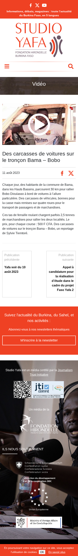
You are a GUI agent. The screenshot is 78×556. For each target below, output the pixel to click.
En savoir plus (56, 552)
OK (42, 552)
